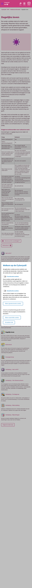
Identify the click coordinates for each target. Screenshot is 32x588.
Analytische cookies (13, 291)
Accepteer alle (9, 322)
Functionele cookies (13, 276)
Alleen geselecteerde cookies (13, 303)
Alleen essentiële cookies (12, 317)
